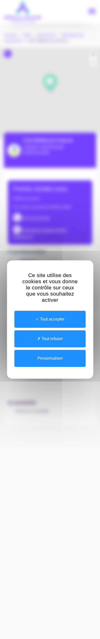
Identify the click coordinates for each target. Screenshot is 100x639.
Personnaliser (50, 358)
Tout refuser (52, 338)
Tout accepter (51, 319)
